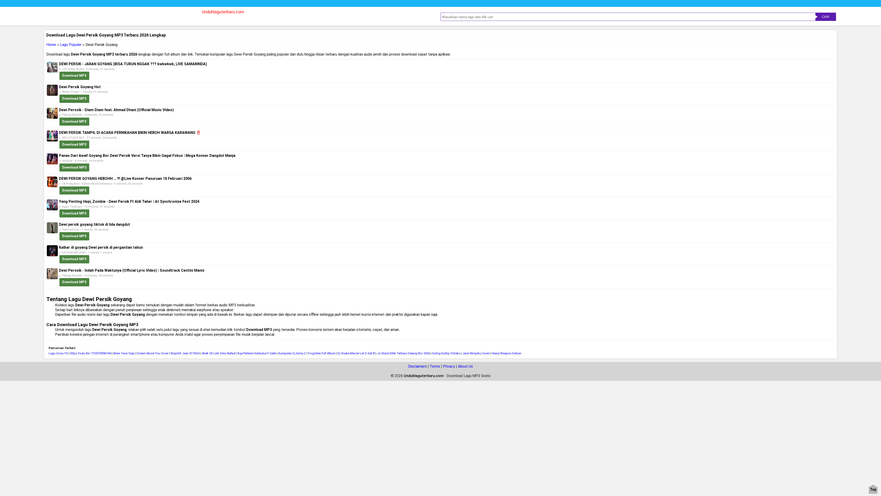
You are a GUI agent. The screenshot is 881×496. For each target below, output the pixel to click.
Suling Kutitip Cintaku (446, 353)
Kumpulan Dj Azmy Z (292, 353)
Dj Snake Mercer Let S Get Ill (356, 353)
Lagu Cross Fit (58, 353)
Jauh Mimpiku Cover (475, 353)
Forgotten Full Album (321, 353)
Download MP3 (74, 75)
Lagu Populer (70, 44)
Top (873, 490)
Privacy (449, 366)
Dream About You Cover (152, 353)
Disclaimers (417, 366)
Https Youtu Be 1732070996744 (90, 353)
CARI (825, 17)
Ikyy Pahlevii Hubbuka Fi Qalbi (256, 353)
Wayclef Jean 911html (185, 353)
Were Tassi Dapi (124, 353)
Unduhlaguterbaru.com (223, 11)
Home (51, 44)
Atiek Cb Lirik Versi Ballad (218, 353)
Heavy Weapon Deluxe (506, 353)
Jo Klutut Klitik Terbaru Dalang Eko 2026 (403, 353)
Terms (435, 366)
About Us (465, 366)
